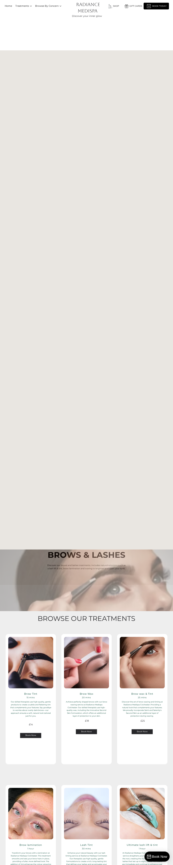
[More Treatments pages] (31, 6)
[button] (133, 6)
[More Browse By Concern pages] (60, 6)
